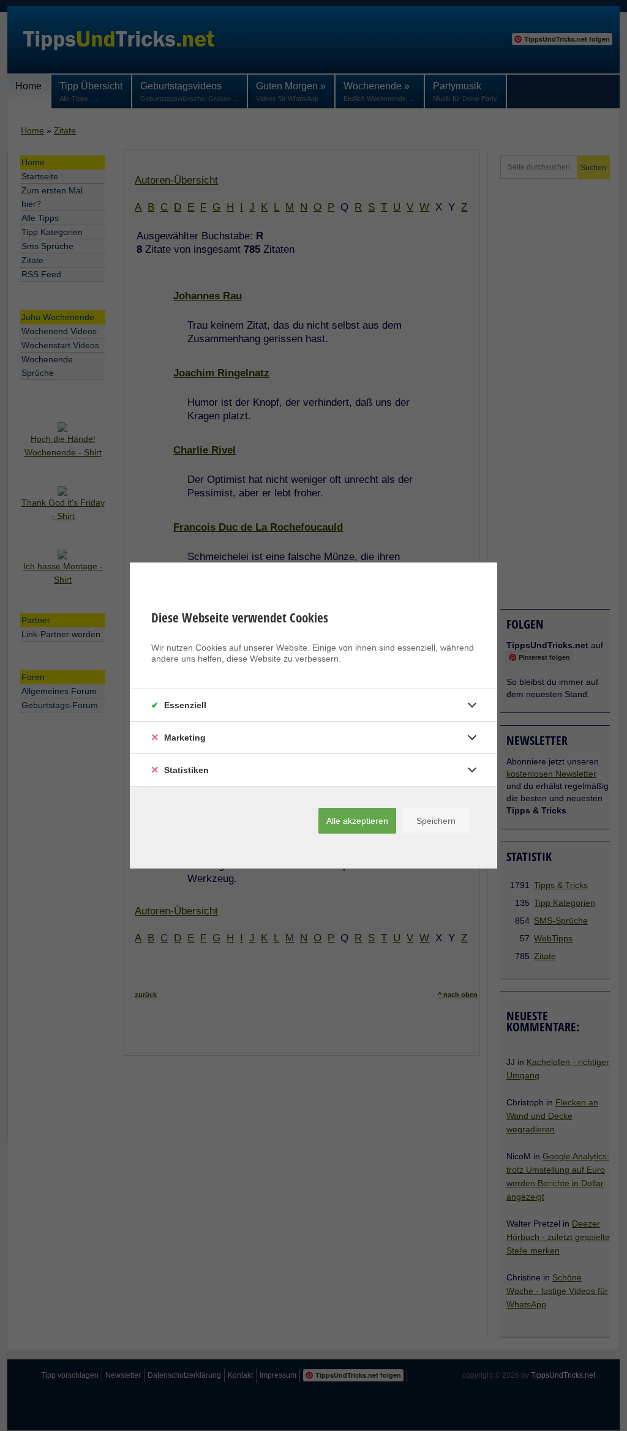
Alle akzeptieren (357, 821)
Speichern (436, 821)
